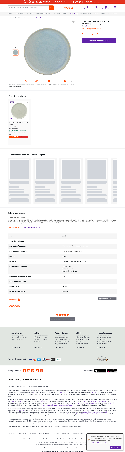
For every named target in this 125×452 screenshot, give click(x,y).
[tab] (14, 227)
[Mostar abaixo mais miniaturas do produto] (15, 58)
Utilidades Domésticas (15, 18)
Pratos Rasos (40, 18)
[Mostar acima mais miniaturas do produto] (15, 48)
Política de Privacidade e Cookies (100, 443)
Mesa (26, 18)
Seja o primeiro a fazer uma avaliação (62, 319)
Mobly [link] (107, 24)
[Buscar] (51, 7)
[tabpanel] (62, 262)
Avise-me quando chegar (99, 41)
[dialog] (105, 442)
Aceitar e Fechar (116, 447)
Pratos (32, 18)
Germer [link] (88, 26)
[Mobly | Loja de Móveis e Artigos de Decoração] (68, 8)
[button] (11, 118)
